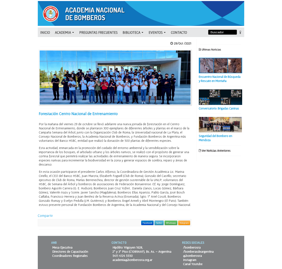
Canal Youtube (193, 264)
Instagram (189, 260)
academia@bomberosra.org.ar (132, 260)
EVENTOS (156, 32)
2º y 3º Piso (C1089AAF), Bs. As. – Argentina (142, 251)
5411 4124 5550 (123, 255)
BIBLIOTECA (132, 32)
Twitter (159, 222)
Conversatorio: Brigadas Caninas (219, 108)
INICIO (45, 32)
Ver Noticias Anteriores (216, 150)
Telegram (184, 222)
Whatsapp (171, 222)
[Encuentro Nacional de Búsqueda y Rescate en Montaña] (220, 65)
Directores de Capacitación (70, 251)
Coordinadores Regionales (70, 255)
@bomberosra (192, 255)
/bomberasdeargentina (198, 251)
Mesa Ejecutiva (62, 247)
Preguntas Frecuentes (98, 32)
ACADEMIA (63, 32)
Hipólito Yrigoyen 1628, (128, 247)
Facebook (147, 222)
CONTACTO (179, 32)
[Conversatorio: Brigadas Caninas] (220, 96)
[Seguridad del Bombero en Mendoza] (220, 124)
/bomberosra (192, 247)
